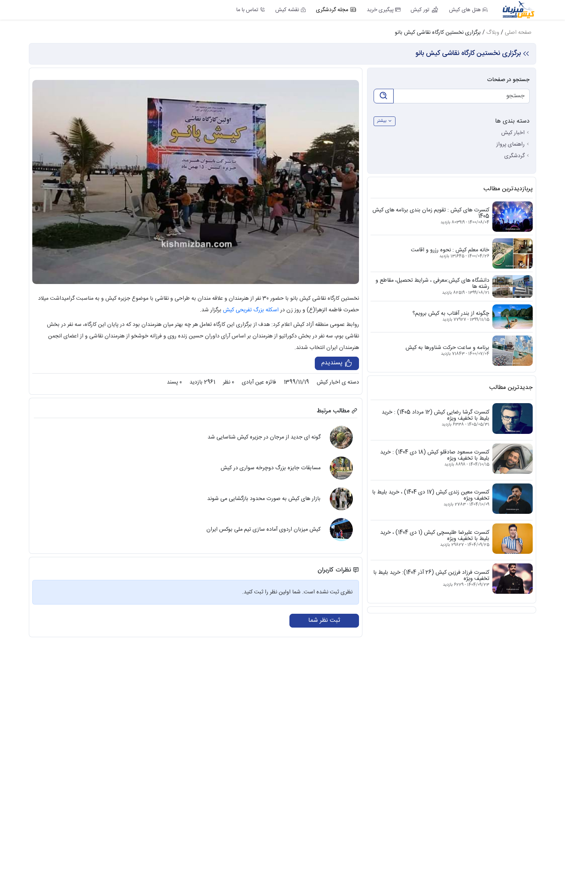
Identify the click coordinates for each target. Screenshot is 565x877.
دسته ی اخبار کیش (338, 382)
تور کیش (419, 10)
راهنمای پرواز (510, 144)
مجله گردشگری (332, 10)
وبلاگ (492, 32)
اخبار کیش (513, 133)
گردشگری (514, 156)
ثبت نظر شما (324, 620)
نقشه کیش (287, 10)
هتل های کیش (465, 10)
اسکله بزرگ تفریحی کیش (251, 310)
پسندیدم (332, 363)
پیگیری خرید (380, 10)
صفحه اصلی (518, 32)
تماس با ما (247, 10)
